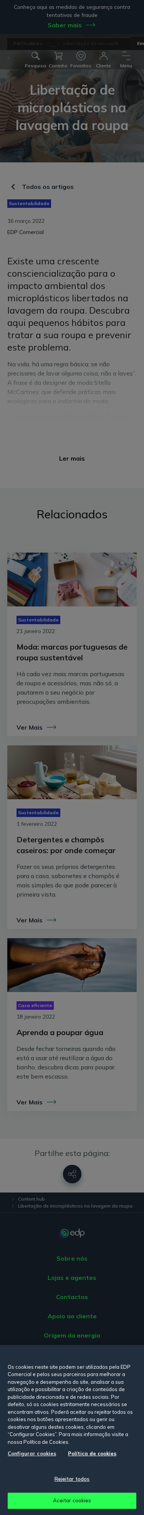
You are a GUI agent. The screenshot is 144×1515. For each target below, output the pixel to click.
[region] (72, 1430)
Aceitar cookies (72, 1500)
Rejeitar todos (72, 1479)
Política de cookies (92, 1453)
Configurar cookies (32, 1453)
